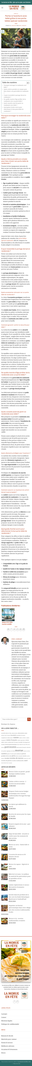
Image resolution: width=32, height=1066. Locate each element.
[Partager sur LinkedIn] (23, 629)
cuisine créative (22, 737)
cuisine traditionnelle (9, 742)
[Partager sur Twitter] (14, 629)
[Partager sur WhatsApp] (8, 629)
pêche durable (19, 756)
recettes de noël (26, 758)
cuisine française (11, 740)
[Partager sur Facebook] (11, 629)
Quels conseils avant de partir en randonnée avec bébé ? (13, 104)
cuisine (16, 738)
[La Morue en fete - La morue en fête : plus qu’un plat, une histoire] (17, 8)
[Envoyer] (29, 719)
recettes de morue (16, 758)
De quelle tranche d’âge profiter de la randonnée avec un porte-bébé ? (15, 100)
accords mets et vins (6, 733)
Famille (16, 13)
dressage (16, 742)
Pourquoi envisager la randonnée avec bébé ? (15, 86)
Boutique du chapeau (8, 724)
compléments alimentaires (7, 737)
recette (24, 756)
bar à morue (7, 735)
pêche (13, 756)
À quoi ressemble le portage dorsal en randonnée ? (15, 96)
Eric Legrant (22, 25)
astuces (3, 735)
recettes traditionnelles (18, 760)
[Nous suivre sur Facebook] (14, 1001)
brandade (13, 735)
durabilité (20, 742)
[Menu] (2, 8)
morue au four (26, 751)
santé (26, 761)
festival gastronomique (11, 744)
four (18, 744)
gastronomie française (21, 747)
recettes (7, 758)
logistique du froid (11, 751)
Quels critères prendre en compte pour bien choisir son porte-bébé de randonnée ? (16, 91)
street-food (3, 763)
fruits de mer (22, 744)
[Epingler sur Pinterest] (20, 629)
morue (19, 750)
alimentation (14, 733)
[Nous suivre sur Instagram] (17, 1001)
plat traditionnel (17, 753)
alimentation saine (22, 733)
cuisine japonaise (21, 740)
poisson (24, 754)
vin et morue (9, 763)
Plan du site (16, 1063)
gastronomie (10, 747)
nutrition (4, 754)
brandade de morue (20, 735)
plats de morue (10, 753)
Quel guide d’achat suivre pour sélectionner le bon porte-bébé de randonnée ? (13, 109)
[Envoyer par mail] (17, 629)
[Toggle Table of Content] (27, 82)
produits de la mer (6, 756)
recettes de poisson (6, 760)
